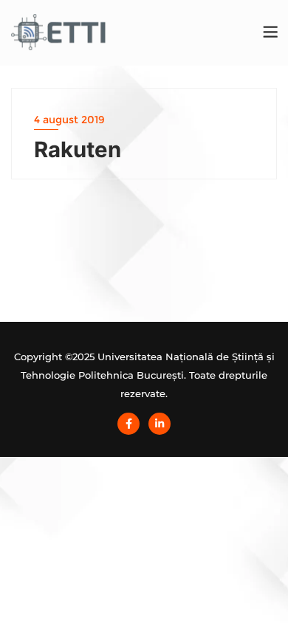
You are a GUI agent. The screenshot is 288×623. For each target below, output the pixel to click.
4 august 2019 (69, 119)
